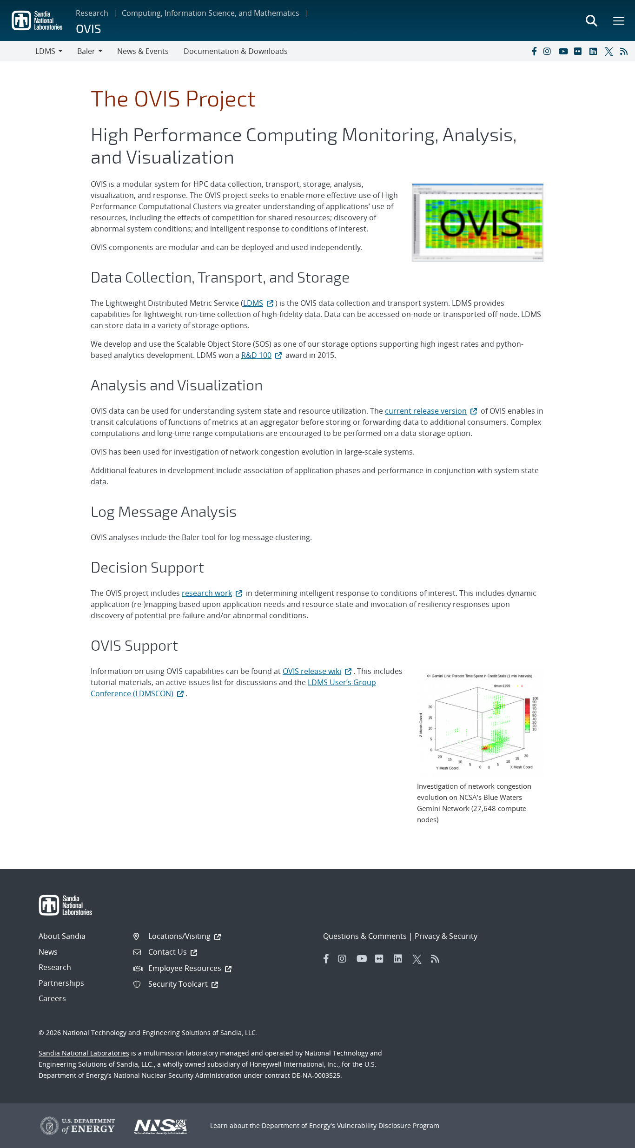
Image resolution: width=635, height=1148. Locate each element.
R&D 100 (256, 355)
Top (607, 1137)
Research (92, 13)
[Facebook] (533, 51)
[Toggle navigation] (17, 51)
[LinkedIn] (595, 51)
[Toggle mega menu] (619, 20)
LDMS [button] (45, 51)
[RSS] (625, 51)
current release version (426, 411)
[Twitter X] (610, 51)
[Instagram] (549, 51)
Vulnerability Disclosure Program (388, 1125)
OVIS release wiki (312, 671)
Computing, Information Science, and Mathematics (210, 13)
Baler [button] (86, 51)
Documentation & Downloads (236, 51)
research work (207, 593)
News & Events (143, 51)
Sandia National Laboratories (84, 1053)
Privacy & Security (446, 936)
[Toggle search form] (591, 20)
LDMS (253, 303)
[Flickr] (579, 51)
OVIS (88, 28)
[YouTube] (564, 51)
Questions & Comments (365, 936)
